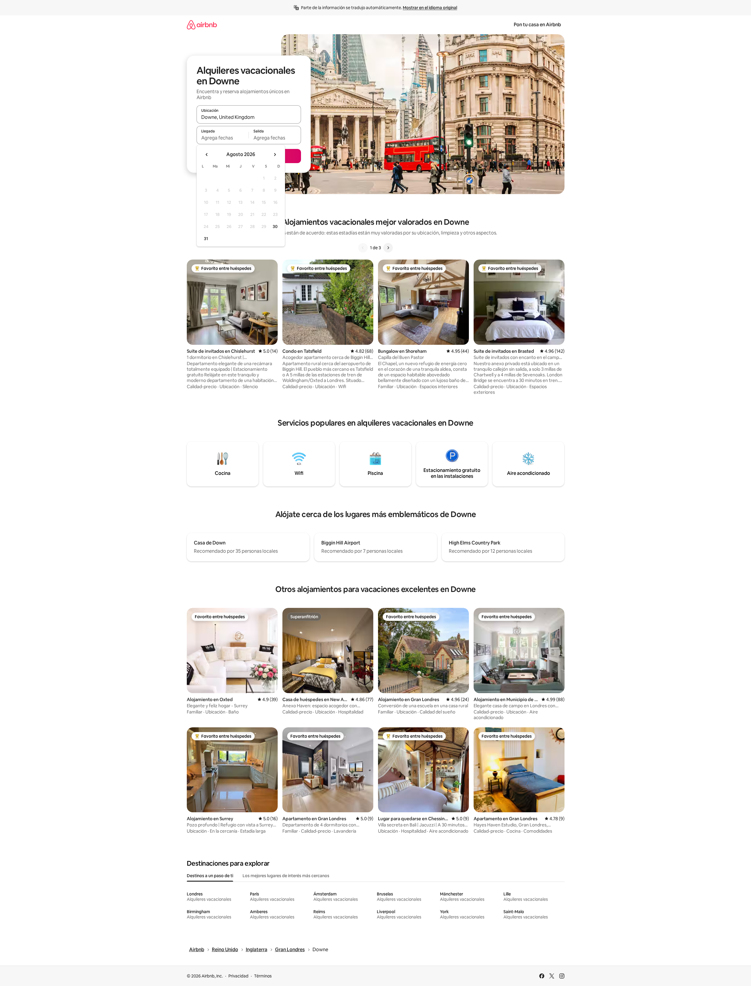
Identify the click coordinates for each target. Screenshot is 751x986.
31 (206, 238)
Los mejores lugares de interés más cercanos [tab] (286, 875)
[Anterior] (363, 247)
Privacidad (238, 976)
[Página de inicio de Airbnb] (202, 24)
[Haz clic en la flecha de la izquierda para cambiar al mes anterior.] (207, 154)
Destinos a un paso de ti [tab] (210, 875)
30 (275, 226)
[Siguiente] (388, 247)
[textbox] (222, 137)
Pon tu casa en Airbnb (537, 25)
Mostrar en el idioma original (430, 7)
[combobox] (248, 117)
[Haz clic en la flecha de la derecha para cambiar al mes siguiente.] (274, 154)
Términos (263, 976)
